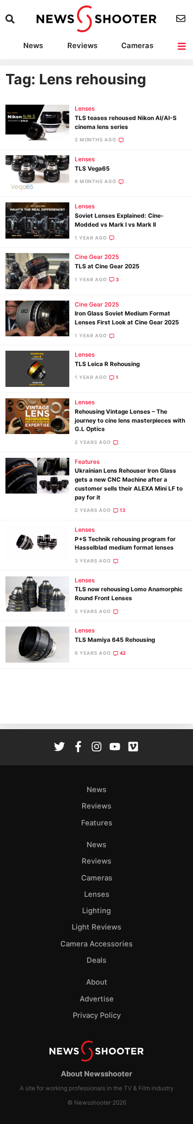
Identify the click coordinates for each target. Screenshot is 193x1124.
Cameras (137, 45)
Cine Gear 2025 (97, 256)
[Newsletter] (182, 18)
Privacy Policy (97, 1015)
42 (123, 653)
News (33, 45)
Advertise (97, 999)
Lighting (96, 910)
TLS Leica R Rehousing (107, 364)
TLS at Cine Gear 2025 (107, 266)
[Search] (11, 19)
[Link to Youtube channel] (114, 747)
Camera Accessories (96, 943)
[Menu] (182, 46)
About (96, 982)
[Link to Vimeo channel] (133, 747)
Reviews (82, 45)
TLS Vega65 (92, 168)
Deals (96, 960)
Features (87, 461)
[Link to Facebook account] (78, 747)
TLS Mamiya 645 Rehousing (115, 639)
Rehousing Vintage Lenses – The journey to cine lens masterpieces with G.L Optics (130, 420)
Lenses (85, 108)
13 (123, 510)
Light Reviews (96, 927)
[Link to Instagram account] (96, 747)
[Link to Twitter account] (59, 747)
